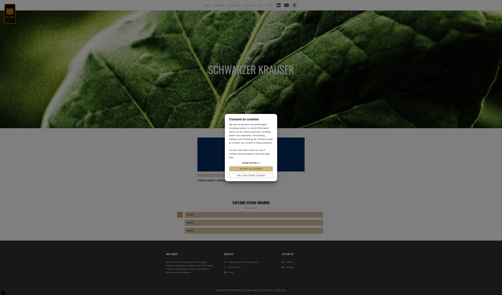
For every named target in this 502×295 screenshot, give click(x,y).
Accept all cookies (251, 168)
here (231, 157)
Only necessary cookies (251, 175)
